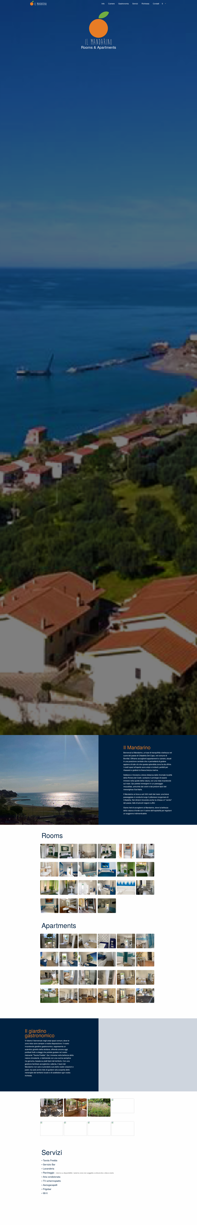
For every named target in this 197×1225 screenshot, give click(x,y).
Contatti (156, 3)
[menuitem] (103, 3)
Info (103, 3)
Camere (111, 3)
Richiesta (145, 3)
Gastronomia (123, 3)
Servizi (135, 3)
